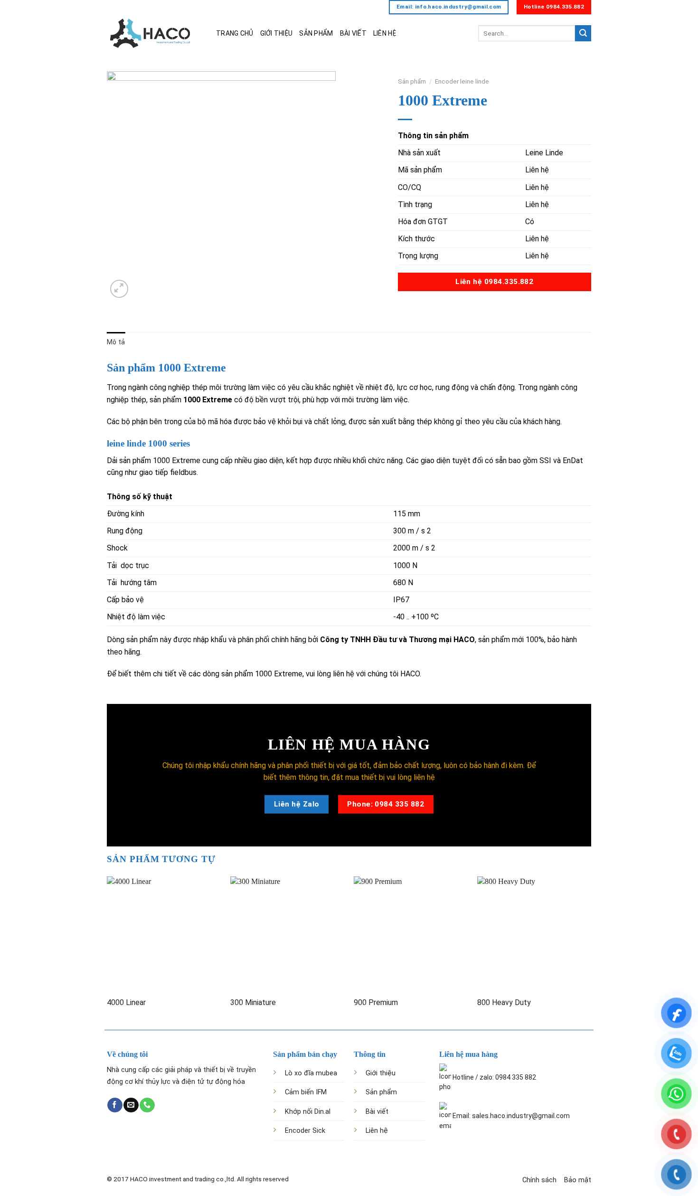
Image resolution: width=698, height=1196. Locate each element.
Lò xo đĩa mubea (311, 1073)
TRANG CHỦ (235, 33)
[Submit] (583, 33)
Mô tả (116, 342)
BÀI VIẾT (353, 33)
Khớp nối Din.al (307, 1112)
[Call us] (147, 1105)
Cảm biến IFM (306, 1092)
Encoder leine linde (462, 81)
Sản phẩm (412, 81)
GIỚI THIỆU (276, 33)
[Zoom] (119, 289)
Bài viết (377, 1112)
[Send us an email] (130, 1105)
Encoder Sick (305, 1131)
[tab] (116, 342)
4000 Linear (126, 1002)
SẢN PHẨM (316, 33)
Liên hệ (377, 1131)
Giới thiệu (381, 1073)
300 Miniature (253, 1002)
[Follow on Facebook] (114, 1105)
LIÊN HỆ (384, 33)
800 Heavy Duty (504, 1002)
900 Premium (376, 1002)
